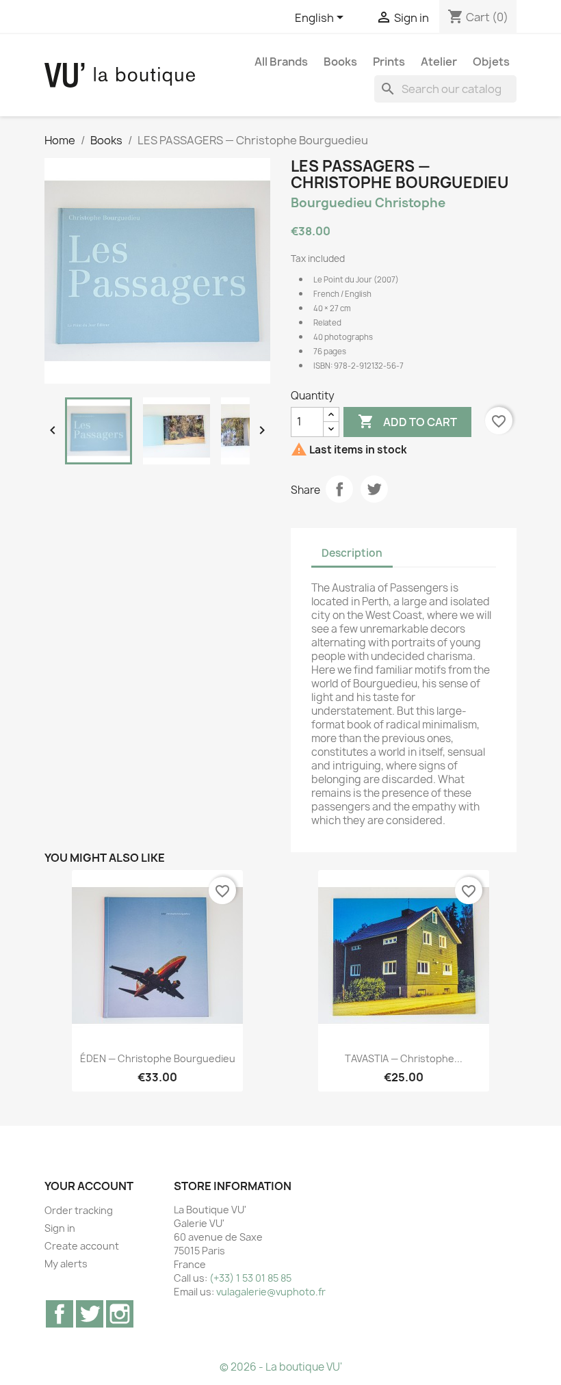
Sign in (59, 1228)
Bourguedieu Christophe (368, 202)
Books (340, 61)
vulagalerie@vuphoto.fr (271, 1291)
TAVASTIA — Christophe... (403, 1058)
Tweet (374, 489)
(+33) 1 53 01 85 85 (250, 1277)
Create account (81, 1245)
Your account (88, 1185)
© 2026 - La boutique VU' (281, 1367)
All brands (281, 61)
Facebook (59, 1314)
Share (339, 489)
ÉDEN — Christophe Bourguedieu (157, 1058)
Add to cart (407, 421)
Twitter (89, 1314)
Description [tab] (352, 553)
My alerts (66, 1263)
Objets (491, 61)
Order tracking (78, 1210)
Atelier (439, 61)
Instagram (119, 1314)
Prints (389, 61)
